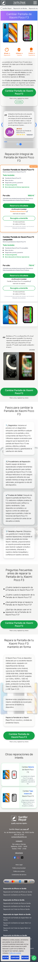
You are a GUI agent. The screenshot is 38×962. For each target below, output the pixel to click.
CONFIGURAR (15, 957)
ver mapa (24, 829)
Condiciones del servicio (19, 874)
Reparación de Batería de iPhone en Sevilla (17, 895)
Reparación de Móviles (20, 8)
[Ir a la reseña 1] (17, 144)
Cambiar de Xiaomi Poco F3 (28, 769)
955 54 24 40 (19, 835)
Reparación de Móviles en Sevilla (15, 935)
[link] (19, 774)
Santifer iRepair (7, 8)
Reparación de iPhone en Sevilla (14, 888)
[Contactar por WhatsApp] (34, 958)
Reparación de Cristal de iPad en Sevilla (16, 909)
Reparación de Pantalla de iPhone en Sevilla (17, 892)
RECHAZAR (25, 957)
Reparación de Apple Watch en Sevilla (17, 914)
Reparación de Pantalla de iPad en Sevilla (17, 903)
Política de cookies (19, 871)
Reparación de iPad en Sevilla (13, 900)
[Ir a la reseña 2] (20, 144)
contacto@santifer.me (19, 837)
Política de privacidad (19, 868)
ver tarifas (19, 102)
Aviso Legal (19, 864)
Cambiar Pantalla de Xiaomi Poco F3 (19, 92)
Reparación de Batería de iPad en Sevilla (16, 906)
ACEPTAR (5, 957)
